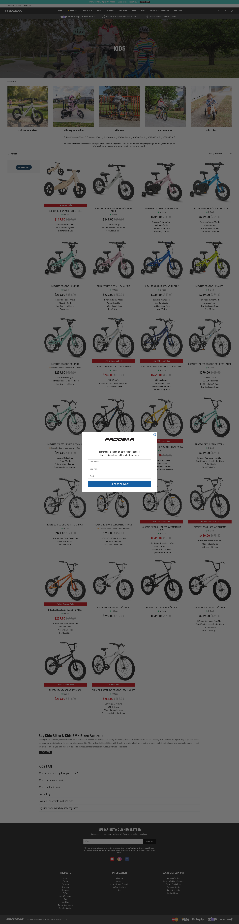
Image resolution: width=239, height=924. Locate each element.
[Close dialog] (154, 434)
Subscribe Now (120, 484)
